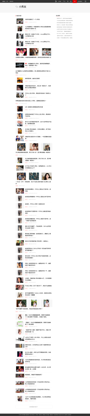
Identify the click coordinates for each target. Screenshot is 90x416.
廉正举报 (66, 414)
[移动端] (56, 1)
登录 (74, 1)
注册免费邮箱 (80, 1)
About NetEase (32, 414)
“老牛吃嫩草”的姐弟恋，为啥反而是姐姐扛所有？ (29, 308)
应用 (7, 1)
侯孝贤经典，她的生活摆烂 (32, 78)
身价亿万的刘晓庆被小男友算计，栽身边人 (36, 241)
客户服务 (47, 414)
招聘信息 (44, 414)
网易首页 (3, 1)
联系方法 (40, 414)
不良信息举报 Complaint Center (58, 414)
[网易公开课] (60, 1)
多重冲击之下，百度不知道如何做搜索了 (64, 18)
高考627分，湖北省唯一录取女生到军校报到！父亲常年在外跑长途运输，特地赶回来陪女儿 (65, 24)
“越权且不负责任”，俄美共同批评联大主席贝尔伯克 (65, 35)
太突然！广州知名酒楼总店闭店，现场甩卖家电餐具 (65, 37)
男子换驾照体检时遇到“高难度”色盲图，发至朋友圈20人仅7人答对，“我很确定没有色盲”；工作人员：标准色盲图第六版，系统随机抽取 (65, 22)
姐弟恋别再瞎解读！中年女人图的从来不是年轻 (38, 196)
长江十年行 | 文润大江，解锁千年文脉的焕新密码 (65, 33)
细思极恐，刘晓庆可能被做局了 (33, 374)
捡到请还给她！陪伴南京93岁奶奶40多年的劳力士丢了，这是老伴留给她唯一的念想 (65, 27)
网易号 (26, 22)
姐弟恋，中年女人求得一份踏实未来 (35, 204)
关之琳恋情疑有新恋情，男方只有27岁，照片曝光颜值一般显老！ (33, 152)
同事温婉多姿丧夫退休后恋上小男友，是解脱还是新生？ (31, 100)
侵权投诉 (69, 414)
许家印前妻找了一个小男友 (32, 19)
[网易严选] (64, 1)
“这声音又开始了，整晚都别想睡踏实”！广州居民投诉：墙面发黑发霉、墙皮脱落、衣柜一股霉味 (65, 31)
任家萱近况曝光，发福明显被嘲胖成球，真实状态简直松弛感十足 (33, 57)
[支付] (68, 1)
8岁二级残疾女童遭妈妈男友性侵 (34, 107)
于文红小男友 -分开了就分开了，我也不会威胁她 (38, 285)
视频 (26, 67)
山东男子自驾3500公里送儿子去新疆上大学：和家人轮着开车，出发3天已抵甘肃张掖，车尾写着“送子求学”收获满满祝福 (65, 29)
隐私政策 (51, 414)
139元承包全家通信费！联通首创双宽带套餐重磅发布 (65, 20)
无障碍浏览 (11, 1)
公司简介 (36, 414)
